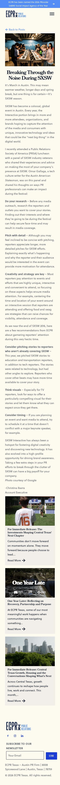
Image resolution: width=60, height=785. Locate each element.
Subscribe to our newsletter (18, 746)
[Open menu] (52, 14)
